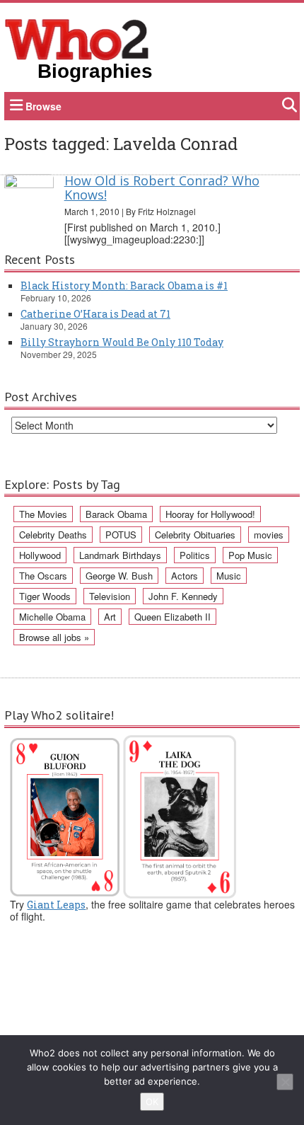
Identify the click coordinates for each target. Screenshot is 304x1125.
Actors (184, 575)
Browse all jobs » (54, 637)
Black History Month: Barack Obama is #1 (124, 285)
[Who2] (77, 38)
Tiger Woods (45, 596)
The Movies (43, 514)
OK (152, 1101)
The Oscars (43, 575)
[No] (284, 1081)
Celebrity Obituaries (195, 534)
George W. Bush (119, 575)
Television (109, 596)
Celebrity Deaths (53, 534)
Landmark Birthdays (120, 555)
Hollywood (40, 555)
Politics (195, 555)
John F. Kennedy (183, 596)
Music (228, 575)
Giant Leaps (56, 904)
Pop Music (250, 555)
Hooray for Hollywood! (210, 514)
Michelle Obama (52, 616)
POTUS (120, 534)
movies (268, 534)
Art (110, 616)
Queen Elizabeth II (172, 616)
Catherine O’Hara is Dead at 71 (95, 314)
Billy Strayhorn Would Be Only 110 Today (122, 342)
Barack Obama (116, 514)
